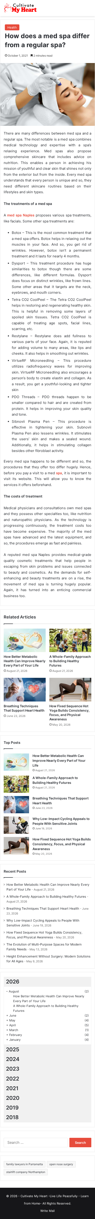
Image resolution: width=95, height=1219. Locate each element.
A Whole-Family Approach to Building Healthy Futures (70, 661)
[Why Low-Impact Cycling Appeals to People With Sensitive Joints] (16, 825)
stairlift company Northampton (25, 1172)
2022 (12, 1078)
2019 (12, 1107)
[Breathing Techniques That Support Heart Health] (25, 690)
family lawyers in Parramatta (24, 1164)
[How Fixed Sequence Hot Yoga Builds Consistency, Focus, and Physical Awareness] (70, 690)
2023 (12, 1069)
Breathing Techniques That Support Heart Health (42, 908)
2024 (12, 1059)
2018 (12, 1117)
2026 (12, 981)
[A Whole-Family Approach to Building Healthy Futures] (70, 640)
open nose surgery (61, 1164)
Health (12, 27)
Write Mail (47, 1211)
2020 (12, 1098)
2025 (12, 1049)
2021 (12, 1088)
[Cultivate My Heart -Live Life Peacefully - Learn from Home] (21, 8)
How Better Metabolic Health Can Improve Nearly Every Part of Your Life (24, 661)
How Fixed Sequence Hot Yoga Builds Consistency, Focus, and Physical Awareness (62, 844)
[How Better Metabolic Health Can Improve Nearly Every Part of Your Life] (25, 640)
